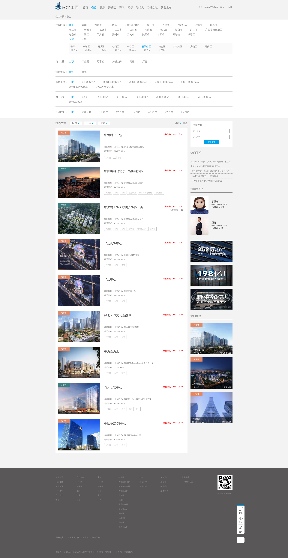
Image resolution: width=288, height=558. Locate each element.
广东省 (193, 29)
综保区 (121, 513)
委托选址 (152, 7)
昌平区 (88, 50)
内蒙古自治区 (132, 25)
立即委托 (211, 142)
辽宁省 (150, 25)
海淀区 (162, 46)
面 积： (61, 97)
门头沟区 (177, 46)
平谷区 (132, 50)
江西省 (118, 29)
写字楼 (100, 61)
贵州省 (115, 34)
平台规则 (164, 486)
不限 (71, 82)
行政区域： (62, 25)
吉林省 (166, 25)
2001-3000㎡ (162, 97)
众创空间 (117, 61)
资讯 (121, 7)
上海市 (198, 25)
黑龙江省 (182, 25)
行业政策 (59, 491)
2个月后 (120, 112)
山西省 (113, 25)
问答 (130, 7)
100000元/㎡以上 (105, 86)
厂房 (144, 61)
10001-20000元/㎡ (112, 82)
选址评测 (59, 486)
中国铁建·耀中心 (115, 423)
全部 (72, 46)
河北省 (98, 25)
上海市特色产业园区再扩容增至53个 (206, 166)
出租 (84, 71)
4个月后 (152, 112)
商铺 (132, 61)
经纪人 (140, 7)
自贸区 (121, 495)
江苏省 (213, 25)
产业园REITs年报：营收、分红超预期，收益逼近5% (211, 161)
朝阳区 (115, 46)
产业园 (85, 61)
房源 (102, 7)
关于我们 (164, 477)
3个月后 (136, 112)
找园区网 (96, 537)
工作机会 (164, 491)
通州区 (208, 46)
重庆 (86, 34)
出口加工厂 (123, 509)
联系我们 (164, 482)
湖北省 (163, 29)
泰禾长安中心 (113, 387)
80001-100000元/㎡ (78, 86)
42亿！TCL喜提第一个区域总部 (204, 176)
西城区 (101, 46)
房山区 (193, 46)
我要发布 (166, 7)
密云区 (147, 50)
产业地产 (59, 495)
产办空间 (80, 477)
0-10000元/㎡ (88, 82)
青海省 (176, 34)
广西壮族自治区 (213, 29)
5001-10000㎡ (205, 97)
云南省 (130, 34)
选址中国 (60, 16)
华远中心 (110, 279)
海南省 (72, 34)
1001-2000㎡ (141, 97)
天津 (84, 25)
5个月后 (169, 112)
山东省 (133, 29)
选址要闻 (59, 482)
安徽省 (87, 29)
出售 (71, 71)
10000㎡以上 (75, 101)
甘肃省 (161, 34)
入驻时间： (62, 112)
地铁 (84, 39)
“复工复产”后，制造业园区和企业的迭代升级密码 (211, 171)
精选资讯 (59, 477)
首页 (85, 7)
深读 (57, 500)
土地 (78, 491)
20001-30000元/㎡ (138, 82)
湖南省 (178, 29)
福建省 (102, 29)
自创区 (121, 522)
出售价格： (62, 82)
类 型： (61, 61)
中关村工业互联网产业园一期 (123, 207)
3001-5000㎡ (183, 97)
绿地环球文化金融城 (117, 315)
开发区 (112, 7)
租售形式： (62, 71)
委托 (241, 522)
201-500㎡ (103, 97)
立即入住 (86, 112)
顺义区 (73, 50)
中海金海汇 (111, 351)
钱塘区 (191, 34)
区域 (71, 39)
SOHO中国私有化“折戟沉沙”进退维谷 (206, 181)
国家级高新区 (124, 486)
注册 (230, 7)
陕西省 (146, 34)
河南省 (148, 29)
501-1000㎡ (122, 97)
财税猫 (85, 537)
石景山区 (146, 46)
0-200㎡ (86, 97)
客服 (241, 513)
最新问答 (143, 482)
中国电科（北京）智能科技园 (123, 171)
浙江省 (72, 29)
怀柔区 (118, 50)
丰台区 (130, 46)
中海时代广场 (113, 135)
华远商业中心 (113, 243)
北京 (71, 25)
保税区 (121, 500)
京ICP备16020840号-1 (125, 552)
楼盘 (94, 7)
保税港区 (122, 518)
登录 (222, 7)
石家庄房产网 (73, 537)
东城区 (86, 46)
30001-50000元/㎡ (164, 82)
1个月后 (103, 112)
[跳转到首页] (67, 13)
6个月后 (185, 112)
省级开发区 (123, 527)
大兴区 (103, 50)
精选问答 (143, 486)
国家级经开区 (124, 482)
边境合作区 (123, 504)
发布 (241, 532)
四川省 (100, 34)
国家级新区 (123, 491)
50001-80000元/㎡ (190, 82)
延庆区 (162, 50)
